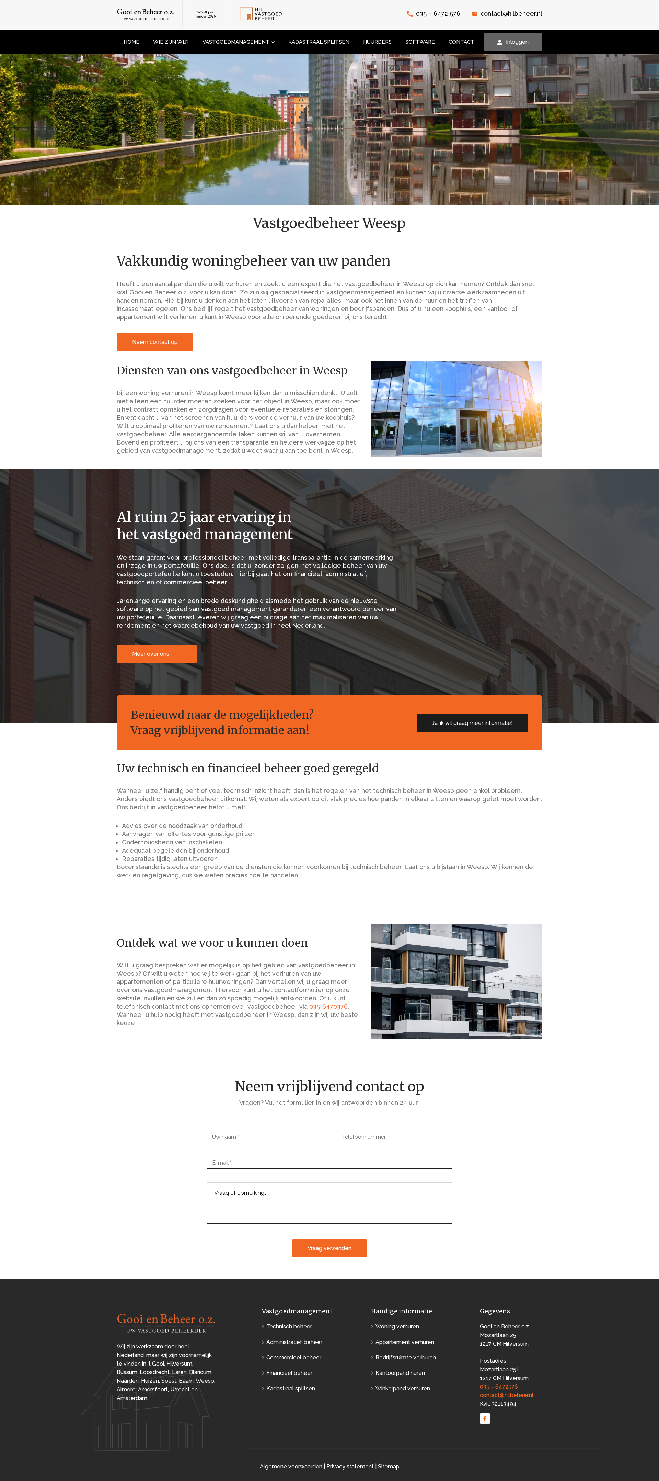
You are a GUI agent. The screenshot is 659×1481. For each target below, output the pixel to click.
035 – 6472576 (499, 1386)
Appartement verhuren (404, 1342)
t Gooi (156, 1363)
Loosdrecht (155, 1372)
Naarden (128, 1381)
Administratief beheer (294, 1342)
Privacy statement (350, 1466)
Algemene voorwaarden (292, 1466)
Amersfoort (153, 1389)
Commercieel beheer (293, 1357)
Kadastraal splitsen (290, 1388)
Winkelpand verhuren (402, 1388)
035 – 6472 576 (438, 13)
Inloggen (517, 41)
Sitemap (389, 1466)
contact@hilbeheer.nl (511, 13)
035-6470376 (328, 1006)
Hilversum (179, 1363)
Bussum (127, 1372)
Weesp (205, 1381)
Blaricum (200, 1372)
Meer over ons (151, 654)
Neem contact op (155, 342)
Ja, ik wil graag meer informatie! (472, 723)
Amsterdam (132, 1398)
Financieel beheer (289, 1373)
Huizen (150, 1381)
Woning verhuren (397, 1326)
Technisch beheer (289, 1326)
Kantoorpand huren (400, 1373)
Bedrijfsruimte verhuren (405, 1357)
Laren (179, 1372)
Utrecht (180, 1389)
